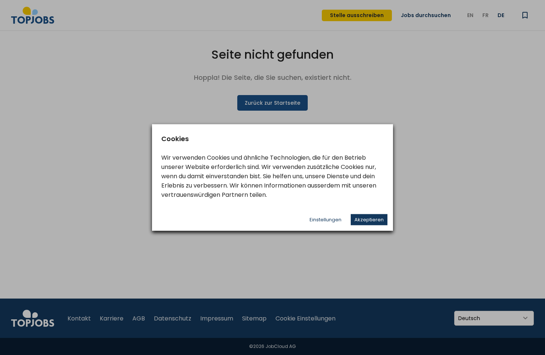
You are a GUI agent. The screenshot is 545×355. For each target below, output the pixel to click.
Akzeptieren (369, 219)
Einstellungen (325, 219)
